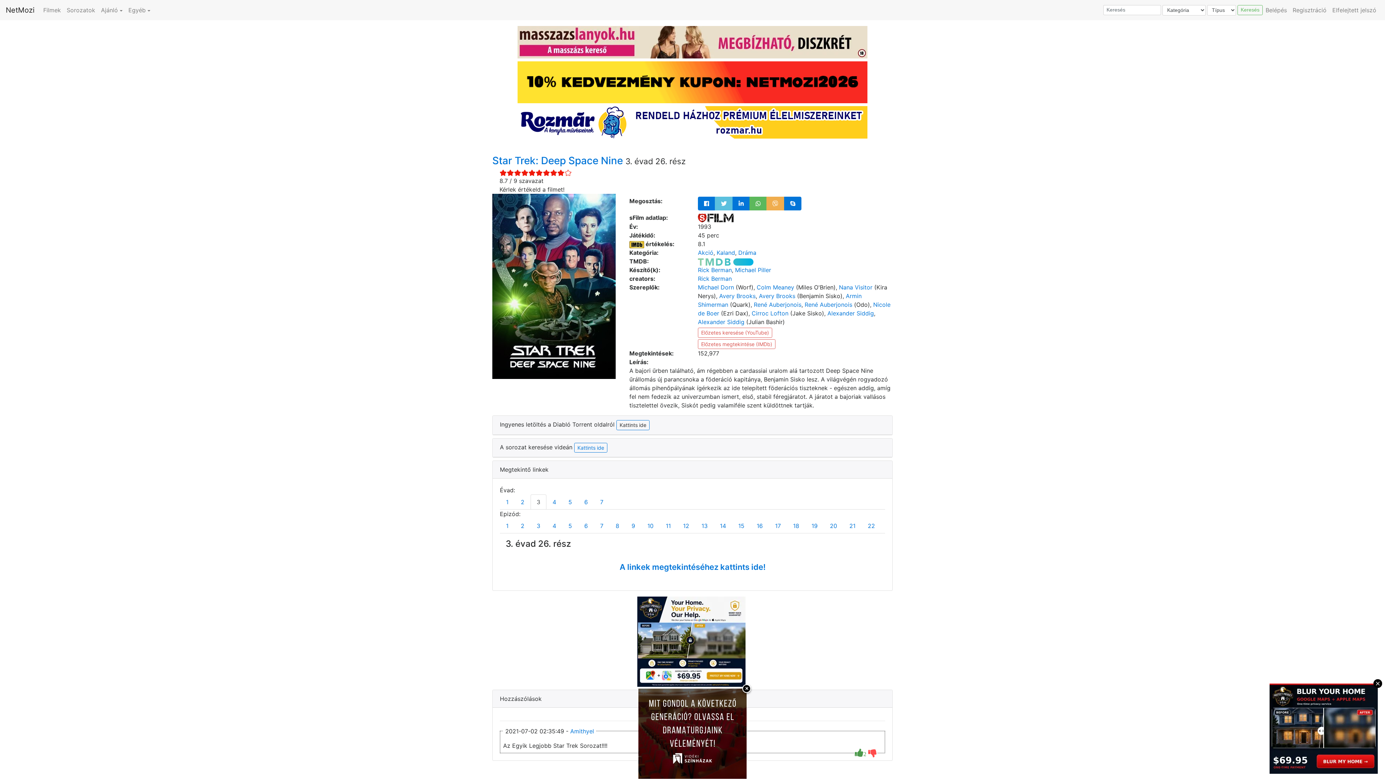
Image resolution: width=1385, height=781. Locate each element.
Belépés (1276, 10)
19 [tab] (815, 525)
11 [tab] (668, 525)
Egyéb (137, 10)
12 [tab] (686, 525)
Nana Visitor (855, 287)
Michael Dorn (716, 287)
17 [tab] (778, 525)
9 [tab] (633, 525)
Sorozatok (81, 10)
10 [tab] (650, 525)
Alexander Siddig (850, 313)
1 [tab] (507, 502)
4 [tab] (554, 502)
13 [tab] (705, 525)
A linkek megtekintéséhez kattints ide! (693, 567)
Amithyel (582, 731)
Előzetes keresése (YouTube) (735, 333)
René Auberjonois (777, 304)
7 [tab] (601, 502)
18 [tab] (796, 525)
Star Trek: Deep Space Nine (558, 160)
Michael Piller (753, 270)
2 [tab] (522, 502)
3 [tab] (538, 502)
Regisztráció (1310, 10)
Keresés (1250, 10)
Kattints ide (590, 448)
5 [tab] (570, 502)
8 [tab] (617, 525)
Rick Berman (715, 270)
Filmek (52, 10)
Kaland (726, 252)
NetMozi (20, 10)
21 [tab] (852, 525)
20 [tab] (833, 525)
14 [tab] (723, 525)
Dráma (747, 252)
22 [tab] (871, 525)
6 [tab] (586, 502)
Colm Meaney (775, 287)
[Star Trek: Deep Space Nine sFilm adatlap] (716, 217)
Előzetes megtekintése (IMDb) (736, 344)
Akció (705, 252)
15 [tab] (741, 525)
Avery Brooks (737, 296)
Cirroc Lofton (770, 313)
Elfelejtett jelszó (1354, 10)
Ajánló (109, 10)
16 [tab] (760, 525)
